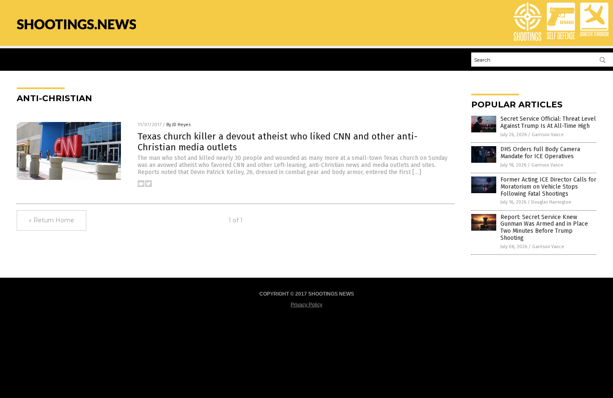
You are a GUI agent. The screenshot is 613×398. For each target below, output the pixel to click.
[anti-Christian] (76, 34)
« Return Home (51, 220)
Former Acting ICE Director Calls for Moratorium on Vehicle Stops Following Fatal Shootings (548, 186)
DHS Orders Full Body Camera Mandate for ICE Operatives (540, 153)
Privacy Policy (306, 305)
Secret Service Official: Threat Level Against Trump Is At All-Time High (548, 122)
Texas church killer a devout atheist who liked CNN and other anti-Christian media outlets (277, 142)
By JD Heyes (178, 124)
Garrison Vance (548, 134)
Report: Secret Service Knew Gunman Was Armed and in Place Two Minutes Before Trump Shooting (544, 227)
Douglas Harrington (551, 202)
